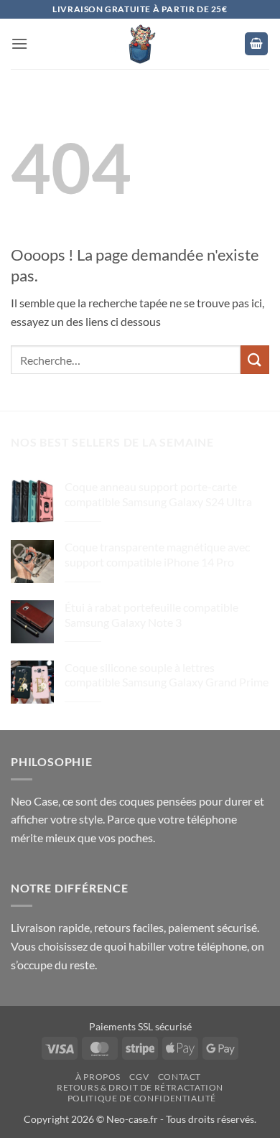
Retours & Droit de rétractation (140, 1087)
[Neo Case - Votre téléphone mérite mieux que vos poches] (140, 44)
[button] (19, 43)
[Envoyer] (255, 359)
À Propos (98, 1076)
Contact (179, 1076)
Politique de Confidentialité (141, 1098)
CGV (139, 1076)
